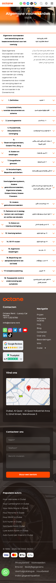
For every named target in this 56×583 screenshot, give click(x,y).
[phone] (31, 3)
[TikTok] (10, 335)
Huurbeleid (43, 571)
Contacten (42, 332)
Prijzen (40, 315)
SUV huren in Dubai (12, 522)
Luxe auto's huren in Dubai (15, 531)
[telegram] (28, 3)
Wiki (39, 343)
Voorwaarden (38, 563)
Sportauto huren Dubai (14, 526)
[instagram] (24, 3)
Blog (39, 328)
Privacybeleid (22, 563)
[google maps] (35, 3)
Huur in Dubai (14, 499)
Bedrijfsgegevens (34, 567)
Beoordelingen (44, 340)
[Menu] (52, 3)
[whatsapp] (20, 3)
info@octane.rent (11, 323)
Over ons (41, 336)
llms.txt (19, 567)
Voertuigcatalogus (25, 571)
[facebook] (20, 330)
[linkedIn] (5, 335)
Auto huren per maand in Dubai (18, 535)
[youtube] (25, 330)
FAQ (39, 324)
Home (28, 17)
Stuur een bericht (28, 475)
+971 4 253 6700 (10, 318)
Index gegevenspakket (27, 576)
